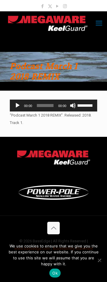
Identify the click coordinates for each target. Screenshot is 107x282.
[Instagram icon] (65, 6)
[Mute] (73, 106)
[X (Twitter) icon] (50, 6)
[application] (53, 105)
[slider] (86, 105)
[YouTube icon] (57, 6)
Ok (55, 273)
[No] (100, 260)
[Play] (18, 106)
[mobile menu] (99, 23)
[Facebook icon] (42, 6)
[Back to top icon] (53, 228)
